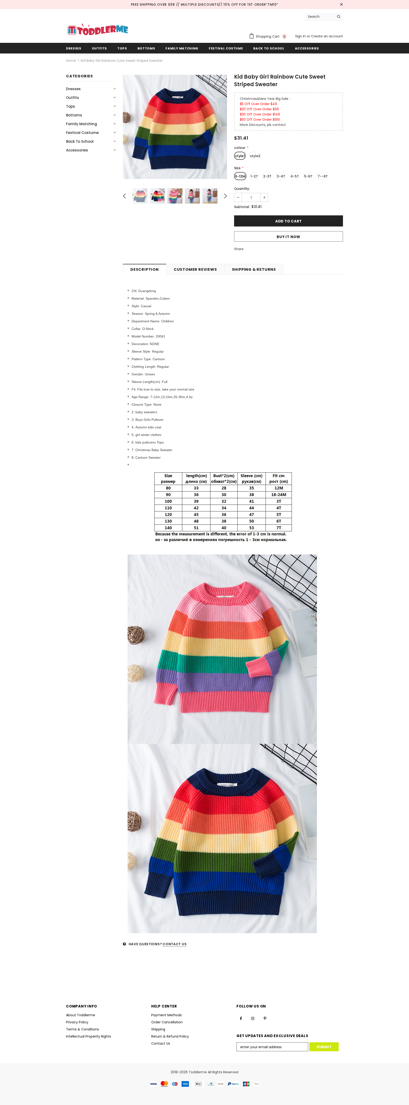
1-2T (254, 176)
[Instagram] (253, 1018)
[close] (341, 4)
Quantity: (242, 188)
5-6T (308, 176)
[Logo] (97, 29)
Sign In (301, 36)
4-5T (294, 176)
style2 (255, 156)
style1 (240, 156)
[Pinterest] (265, 1018)
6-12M (240, 176)
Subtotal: (242, 206)
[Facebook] (240, 1018)
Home (71, 60)
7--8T (323, 176)
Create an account (327, 36)
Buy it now (288, 236)
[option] (175, 127)
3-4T (281, 176)
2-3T (267, 176)
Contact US (175, 944)
